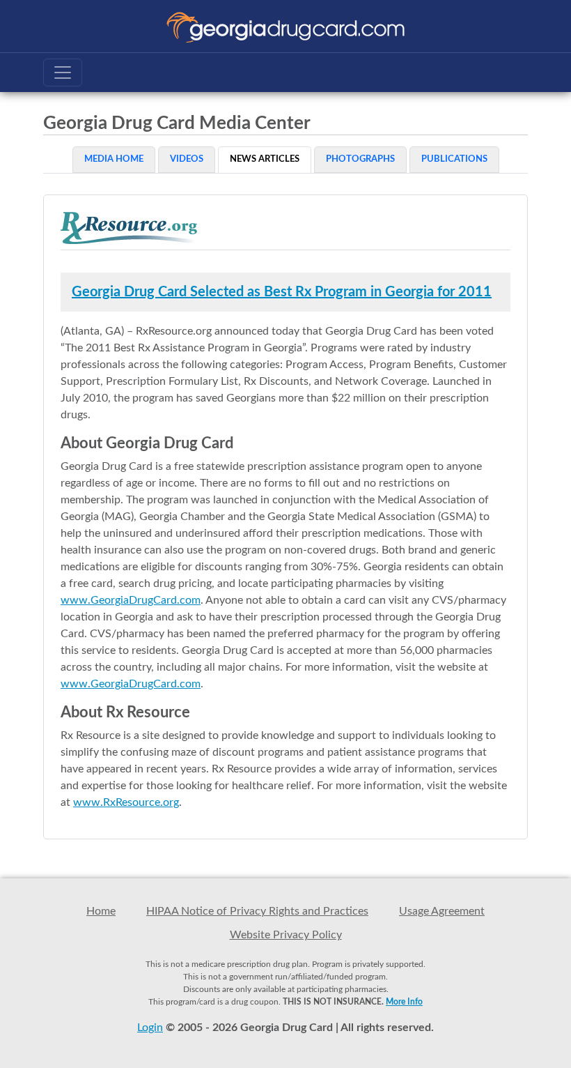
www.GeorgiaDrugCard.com (131, 600)
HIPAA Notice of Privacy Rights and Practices (257, 911)
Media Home (113, 159)
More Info (404, 1002)
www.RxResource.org (126, 802)
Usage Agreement (442, 911)
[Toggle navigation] (62, 72)
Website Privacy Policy (286, 934)
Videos (186, 159)
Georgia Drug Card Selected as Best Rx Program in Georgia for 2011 (282, 292)
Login (150, 1027)
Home (101, 911)
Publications (454, 159)
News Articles (264, 159)
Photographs (360, 159)
